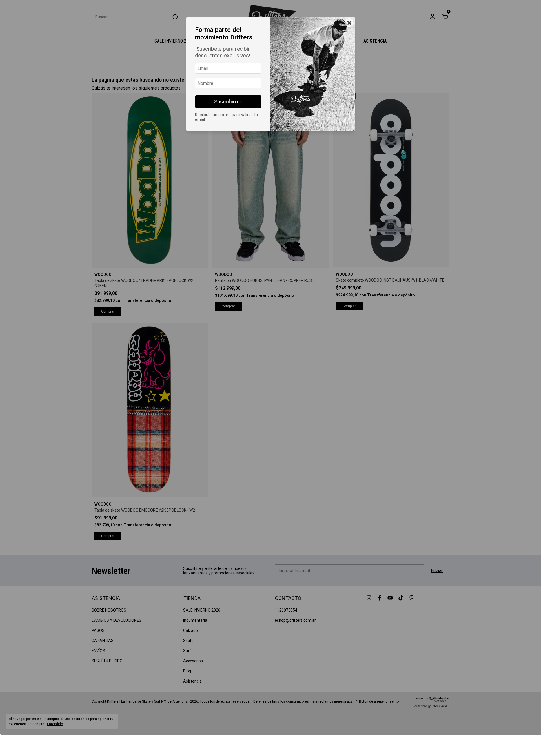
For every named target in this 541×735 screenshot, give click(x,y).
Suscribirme (228, 101)
